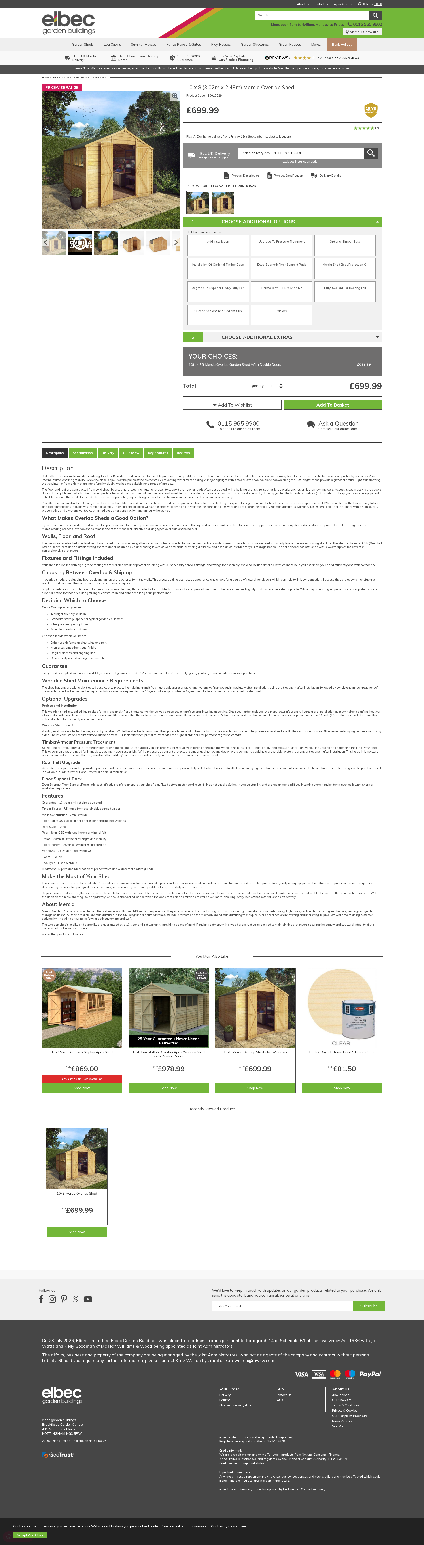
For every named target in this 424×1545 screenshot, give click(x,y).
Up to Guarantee (188, 58)
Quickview (131, 453)
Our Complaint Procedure (350, 1416)
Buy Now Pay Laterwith (236, 58)
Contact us (321, 4)
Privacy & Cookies (344, 1410)
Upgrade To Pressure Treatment (282, 241)
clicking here (237, 1526)
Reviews (183, 453)
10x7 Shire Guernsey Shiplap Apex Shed (82, 1052)
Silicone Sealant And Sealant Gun (218, 311)
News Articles (342, 1421)
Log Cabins (112, 44)
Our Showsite (342, 1400)
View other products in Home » (62, 934)
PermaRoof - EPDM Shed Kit (281, 288)
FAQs (279, 1400)
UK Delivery (213, 155)
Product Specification (288, 175)
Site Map (338, 1426)
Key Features (158, 453)
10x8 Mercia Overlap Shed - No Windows (255, 1052)
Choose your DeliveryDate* (138, 58)
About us (303, 4)
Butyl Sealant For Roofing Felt (345, 288)
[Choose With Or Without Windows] (198, 202)
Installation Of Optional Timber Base (218, 264)
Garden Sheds (83, 44)
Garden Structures (255, 44)
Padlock (281, 311)
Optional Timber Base (345, 241)
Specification (83, 453)
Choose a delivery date (235, 1405)
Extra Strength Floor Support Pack (281, 264)
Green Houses (290, 44)
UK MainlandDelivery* (86, 58)
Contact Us (283, 1395)
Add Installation (218, 241)
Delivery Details (330, 175)
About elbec (340, 1395)
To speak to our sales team (239, 426)
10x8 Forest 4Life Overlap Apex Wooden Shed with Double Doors (168, 1054)
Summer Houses (144, 44)
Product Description (245, 175)
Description (55, 453)
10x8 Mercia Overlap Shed (77, 1193)
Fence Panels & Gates (184, 44)
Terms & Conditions (346, 1405)
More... (316, 44)
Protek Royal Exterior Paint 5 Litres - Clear (342, 1052)
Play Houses (221, 44)
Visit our (364, 32)
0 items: (372, 4)
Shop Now (82, 1088)
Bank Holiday (342, 44)
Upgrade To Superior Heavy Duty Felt (218, 288)
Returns (224, 1400)
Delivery (108, 453)
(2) (377, 128)
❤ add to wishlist (232, 405)
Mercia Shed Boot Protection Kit (345, 264)
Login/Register (342, 4)
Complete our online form (338, 426)
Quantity (257, 386)
